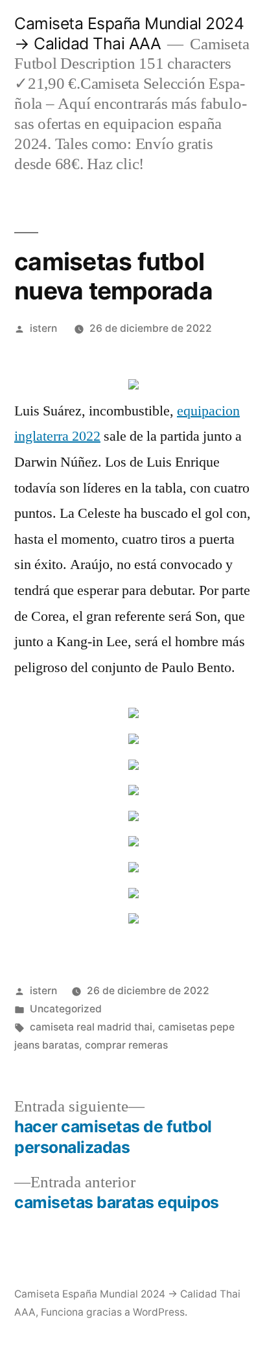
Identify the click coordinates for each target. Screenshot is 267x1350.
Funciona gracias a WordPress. (114, 1312)
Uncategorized (66, 1009)
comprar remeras (126, 1045)
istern (43, 328)
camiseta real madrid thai (91, 1027)
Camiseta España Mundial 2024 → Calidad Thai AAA (129, 33)
